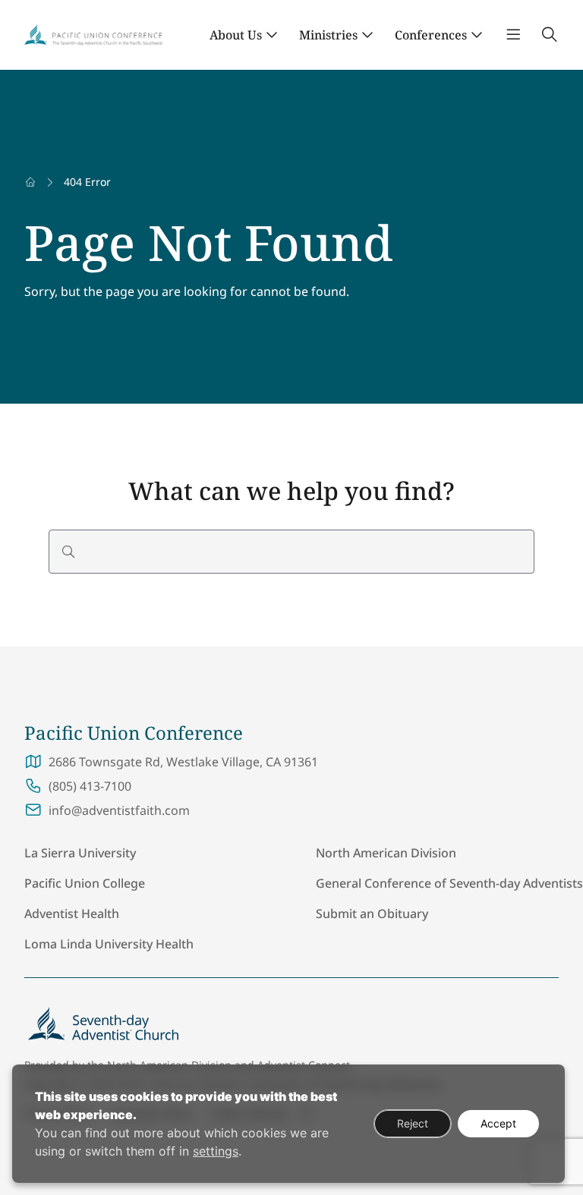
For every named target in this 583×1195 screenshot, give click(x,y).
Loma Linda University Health (109, 944)
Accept (498, 1123)
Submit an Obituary (372, 913)
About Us (236, 35)
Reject (412, 1123)
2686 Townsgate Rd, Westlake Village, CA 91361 (183, 761)
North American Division (386, 852)
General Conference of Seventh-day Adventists (449, 883)
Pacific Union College (84, 883)
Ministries (328, 35)
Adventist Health (71, 913)
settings (215, 1151)
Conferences (431, 35)
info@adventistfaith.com (119, 810)
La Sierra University (80, 852)
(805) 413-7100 (90, 786)
